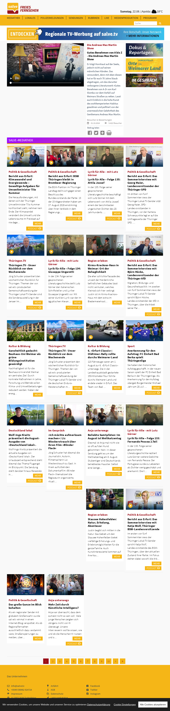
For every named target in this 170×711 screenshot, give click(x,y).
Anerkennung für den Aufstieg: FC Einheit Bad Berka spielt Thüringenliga (143, 355)
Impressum (16, 693)
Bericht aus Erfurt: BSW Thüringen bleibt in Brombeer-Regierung (63, 179)
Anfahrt (54, 685)
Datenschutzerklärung (98, 704)
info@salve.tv (17, 685)
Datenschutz (57, 693)
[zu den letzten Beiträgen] (122, 661)
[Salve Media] (85, 33)
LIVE (106, 17)
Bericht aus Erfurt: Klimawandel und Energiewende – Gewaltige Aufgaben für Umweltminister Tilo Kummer (24, 184)
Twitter (93, 689)
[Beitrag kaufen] (108, 132)
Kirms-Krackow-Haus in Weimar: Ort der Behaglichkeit (103, 268)
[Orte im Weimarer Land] (144, 65)
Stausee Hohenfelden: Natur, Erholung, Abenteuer (102, 522)
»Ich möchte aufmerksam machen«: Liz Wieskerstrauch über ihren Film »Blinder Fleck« (65, 441)
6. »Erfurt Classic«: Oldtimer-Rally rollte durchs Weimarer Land (103, 354)
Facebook (95, 685)
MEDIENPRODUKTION (126, 17)
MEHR (38, 223)
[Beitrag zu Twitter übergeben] (96, 132)
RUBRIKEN (93, 17)
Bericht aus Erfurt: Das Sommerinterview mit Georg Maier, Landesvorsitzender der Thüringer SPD (143, 182)
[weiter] (115, 661)
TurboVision (30, 697)
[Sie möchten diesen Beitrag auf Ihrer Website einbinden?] (102, 132)
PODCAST (33, 228)
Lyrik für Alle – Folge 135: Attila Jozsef (104, 181)
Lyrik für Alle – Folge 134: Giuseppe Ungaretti (64, 270)
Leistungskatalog (59, 697)
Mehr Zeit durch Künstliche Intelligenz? (63, 606)
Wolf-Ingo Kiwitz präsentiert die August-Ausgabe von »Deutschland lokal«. (24, 440)
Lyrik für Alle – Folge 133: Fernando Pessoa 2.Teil (144, 439)
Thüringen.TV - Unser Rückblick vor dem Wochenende (22, 268)
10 (108, 661)
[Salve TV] (23, 7)
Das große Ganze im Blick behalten (25, 606)
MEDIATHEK (13, 17)
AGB (53, 689)
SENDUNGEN (76, 17)
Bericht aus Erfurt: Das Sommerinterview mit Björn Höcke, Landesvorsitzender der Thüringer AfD (143, 271)
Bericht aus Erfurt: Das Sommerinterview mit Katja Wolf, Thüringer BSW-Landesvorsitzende (144, 524)
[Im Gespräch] (144, 80)
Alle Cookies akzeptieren (153, 704)
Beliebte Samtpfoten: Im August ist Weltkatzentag (104, 436)
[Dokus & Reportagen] (144, 49)
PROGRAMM (150, 17)
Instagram (95, 693)
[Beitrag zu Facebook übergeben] (89, 132)
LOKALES (30, 17)
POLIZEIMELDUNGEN (52, 17)
